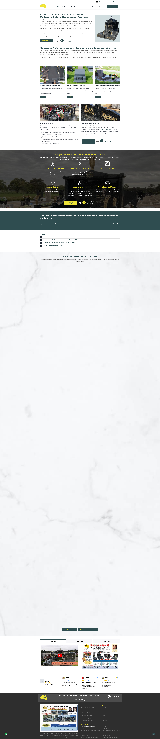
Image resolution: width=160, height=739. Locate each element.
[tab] (80, 237)
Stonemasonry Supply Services (89, 718)
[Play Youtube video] (59, 655)
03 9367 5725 (84, 728)
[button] (119, 683)
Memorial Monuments (87, 715)
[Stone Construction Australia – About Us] (100, 644)
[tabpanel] (80, 657)
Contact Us (105, 712)
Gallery (104, 718)
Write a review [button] (49, 687)
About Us (105, 710)
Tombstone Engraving (87, 720)
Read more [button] (64, 688)
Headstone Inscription (87, 710)
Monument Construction (88, 707)
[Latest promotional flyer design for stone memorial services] (59, 704)
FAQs (104, 715)
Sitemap (105, 720)
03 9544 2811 (106, 728)
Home (104, 707)
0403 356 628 (68, 41)
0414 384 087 (115, 698)
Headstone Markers (86, 712)
